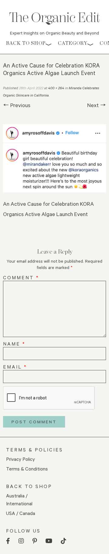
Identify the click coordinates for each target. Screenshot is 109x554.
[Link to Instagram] (21, 541)
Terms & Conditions (27, 468)
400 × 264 (56, 88)
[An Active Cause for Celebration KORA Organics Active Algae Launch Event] (54, 158)
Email (15, 366)
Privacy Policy (20, 459)
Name (14, 343)
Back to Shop (26, 43)
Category (73, 43)
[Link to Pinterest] (34, 541)
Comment (21, 277)
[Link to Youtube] (48, 541)
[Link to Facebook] (8, 541)
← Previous (16, 105)
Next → (96, 105)
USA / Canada (20, 513)
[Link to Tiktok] (63, 541)
